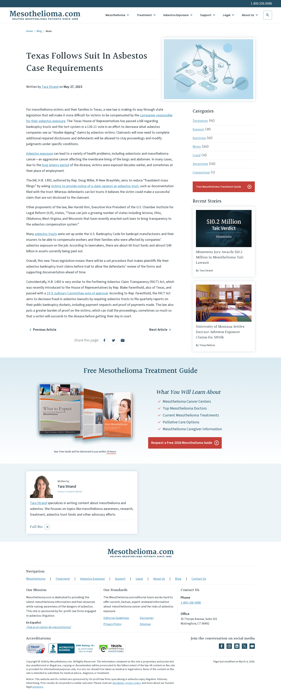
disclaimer (118, 683)
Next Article (158, 329)
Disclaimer (147, 618)
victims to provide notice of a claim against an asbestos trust (95, 186)
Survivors (199, 138)
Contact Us (199, 579)
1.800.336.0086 (261, 3)
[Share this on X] (113, 340)
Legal (226, 15)
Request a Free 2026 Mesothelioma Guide (181, 442)
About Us (248, 15)
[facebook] (221, 646)
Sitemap (145, 624)
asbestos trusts (46, 234)
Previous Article (44, 329)
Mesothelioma (115, 15)
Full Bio (36, 527)
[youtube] (252, 646)
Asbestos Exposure (176, 15)
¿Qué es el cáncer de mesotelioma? (48, 627)
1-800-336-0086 (191, 603)
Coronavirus (201, 172)
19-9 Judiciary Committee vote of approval (77, 293)
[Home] (140, 553)
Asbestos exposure (39, 153)
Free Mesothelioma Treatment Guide (224, 186)
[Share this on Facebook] (104, 340)
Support (205, 15)
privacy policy (133, 683)
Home (29, 31)
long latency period (55, 165)
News (49, 31)
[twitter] (244, 646)
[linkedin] (237, 646)
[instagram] (229, 646)
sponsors (37, 687)
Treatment (144, 15)
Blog (39, 31)
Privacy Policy (112, 624)
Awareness (200, 164)
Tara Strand (50, 86)
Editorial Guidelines (116, 618)
